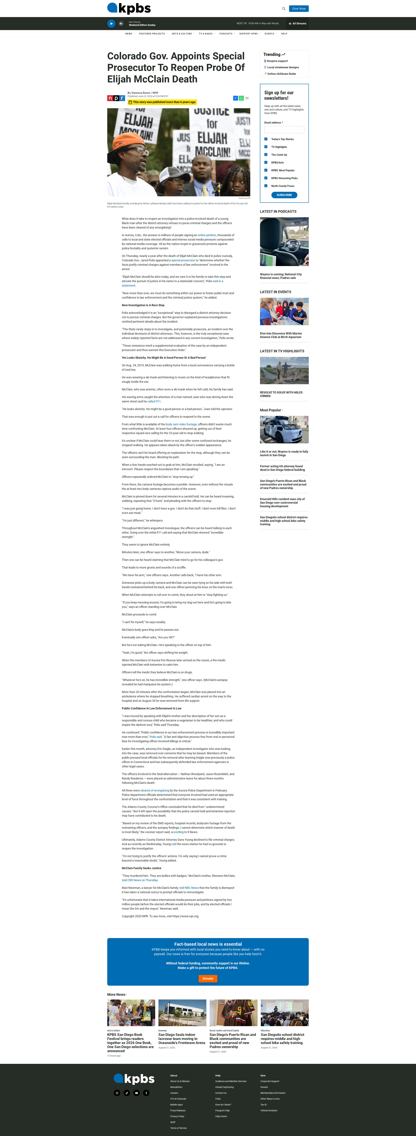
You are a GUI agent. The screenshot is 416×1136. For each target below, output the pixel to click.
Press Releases (177, 1110)
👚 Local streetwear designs (281, 67)
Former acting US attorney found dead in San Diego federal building (282, 467)
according (177, 832)
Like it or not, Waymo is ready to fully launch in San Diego (284, 453)
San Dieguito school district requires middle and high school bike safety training (284, 521)
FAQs (218, 1098)
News (128, 33)
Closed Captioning (224, 1087)
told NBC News (189, 887)
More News (116, 994)
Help (284, 33)
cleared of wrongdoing (155, 790)
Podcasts (226, 33)
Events (269, 33)
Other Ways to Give (270, 1098)
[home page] (129, 9)
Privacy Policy (177, 1116)
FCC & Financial (178, 1098)
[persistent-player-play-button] (111, 24)
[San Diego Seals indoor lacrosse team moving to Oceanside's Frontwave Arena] (182, 1012)
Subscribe (284, 195)
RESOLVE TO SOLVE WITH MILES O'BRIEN (281, 394)
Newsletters (176, 1087)
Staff (172, 1122)
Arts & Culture (182, 33)
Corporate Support (269, 1081)
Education (265, 1030)
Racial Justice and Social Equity (224, 1030)
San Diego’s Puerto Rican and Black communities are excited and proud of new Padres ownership (283, 484)
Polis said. (156, 736)
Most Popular (270, 410)
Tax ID (263, 1104)
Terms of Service (178, 1128)
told (174, 844)
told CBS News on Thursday (140, 880)
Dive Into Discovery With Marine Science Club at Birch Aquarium (281, 335)
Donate (208, 978)
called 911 (154, 401)
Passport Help (222, 1110)
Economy (162, 1030)
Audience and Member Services (231, 1081)
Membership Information (273, 1093)
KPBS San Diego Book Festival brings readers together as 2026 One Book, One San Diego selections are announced (130, 1043)
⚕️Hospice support (275, 61)
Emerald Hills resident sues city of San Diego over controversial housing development (282, 502)
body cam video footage (181, 424)
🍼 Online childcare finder (279, 73)
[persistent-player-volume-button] (121, 23)
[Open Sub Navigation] (134, 33)
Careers (174, 1093)
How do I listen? (223, 1104)
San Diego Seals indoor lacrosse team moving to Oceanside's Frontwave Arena (181, 1039)
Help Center (221, 1116)
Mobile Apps (176, 1104)
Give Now (299, 8)
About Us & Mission (180, 1081)
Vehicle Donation (268, 1110)
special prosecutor (183, 260)
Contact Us (221, 1093)
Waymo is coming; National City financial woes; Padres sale (281, 276)
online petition (207, 235)
